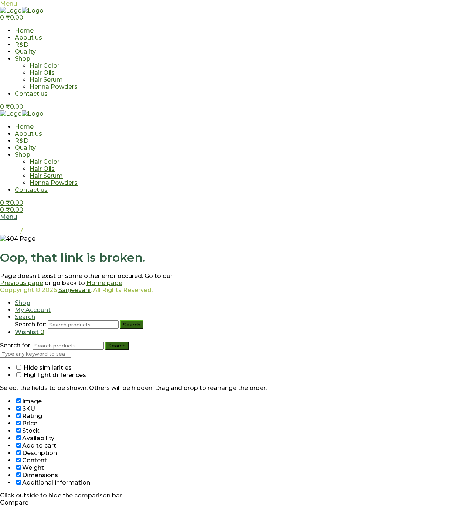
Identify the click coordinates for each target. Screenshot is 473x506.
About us (28, 37)
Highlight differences (54, 374)
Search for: (30, 324)
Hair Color (44, 65)
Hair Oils (42, 72)
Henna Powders (54, 86)
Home (24, 30)
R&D (21, 44)
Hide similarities (47, 367)
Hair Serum (46, 79)
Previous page (21, 282)
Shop (22, 58)
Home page (104, 282)
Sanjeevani (74, 289)
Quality (25, 51)
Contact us (31, 93)
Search (131, 324)
